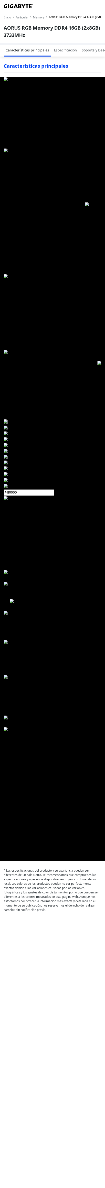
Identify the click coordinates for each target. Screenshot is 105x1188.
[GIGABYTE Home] (18, 6)
